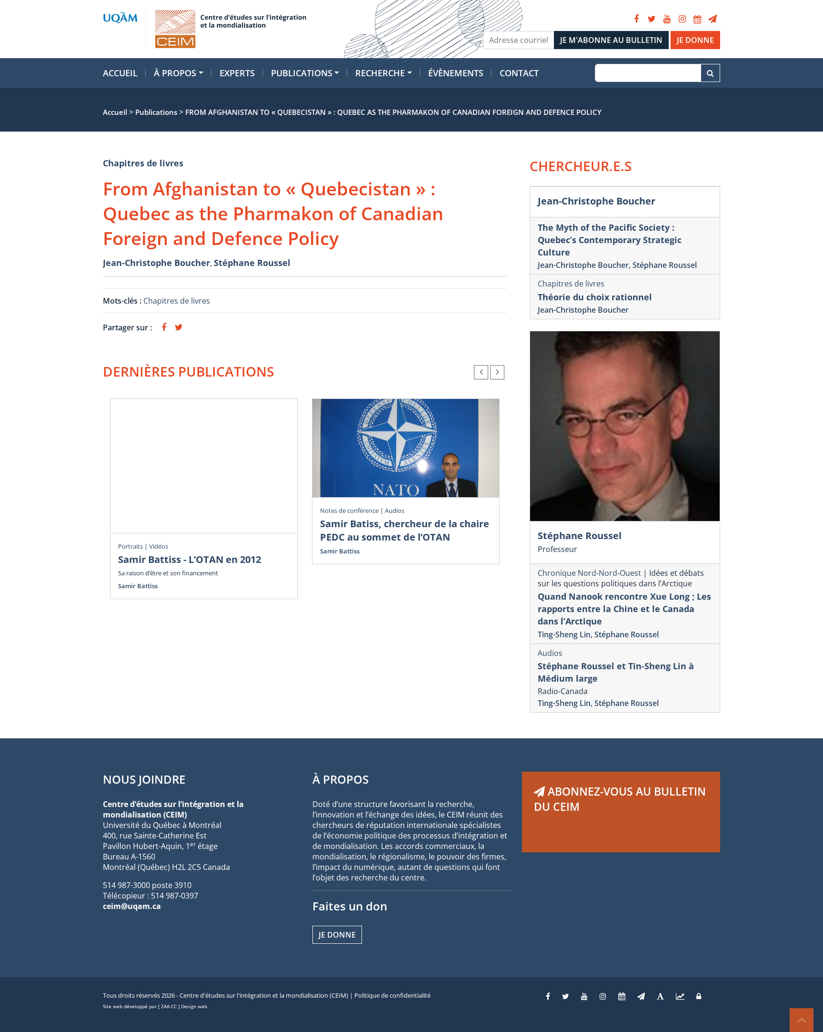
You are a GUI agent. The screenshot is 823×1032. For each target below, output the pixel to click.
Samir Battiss (138, 586)
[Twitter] (651, 19)
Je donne (337, 935)
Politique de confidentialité (392, 995)
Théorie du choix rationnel (595, 297)
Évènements (455, 73)
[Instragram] (603, 996)
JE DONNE (695, 40)
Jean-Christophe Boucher (156, 262)
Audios (394, 510)
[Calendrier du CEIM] (697, 19)
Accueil (120, 73)
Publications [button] (301, 73)
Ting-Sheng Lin (564, 634)
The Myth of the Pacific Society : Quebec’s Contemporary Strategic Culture (610, 240)
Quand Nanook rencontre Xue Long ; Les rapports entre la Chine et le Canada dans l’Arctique (624, 609)
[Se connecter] (698, 996)
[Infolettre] (712, 19)
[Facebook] (636, 19)
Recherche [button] (380, 73)
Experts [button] (237, 73)
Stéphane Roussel (252, 262)
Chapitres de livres (143, 163)
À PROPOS (340, 779)
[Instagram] (682, 19)
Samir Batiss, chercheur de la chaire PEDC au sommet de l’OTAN (404, 530)
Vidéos (158, 546)
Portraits (130, 546)
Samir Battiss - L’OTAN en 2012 (189, 559)
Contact (519, 73)
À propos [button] (175, 73)
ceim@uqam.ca (132, 906)
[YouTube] (667, 19)
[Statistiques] (680, 996)
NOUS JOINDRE (144, 779)
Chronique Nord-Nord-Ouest (589, 573)
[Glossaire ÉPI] (660, 996)
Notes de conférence (349, 510)
